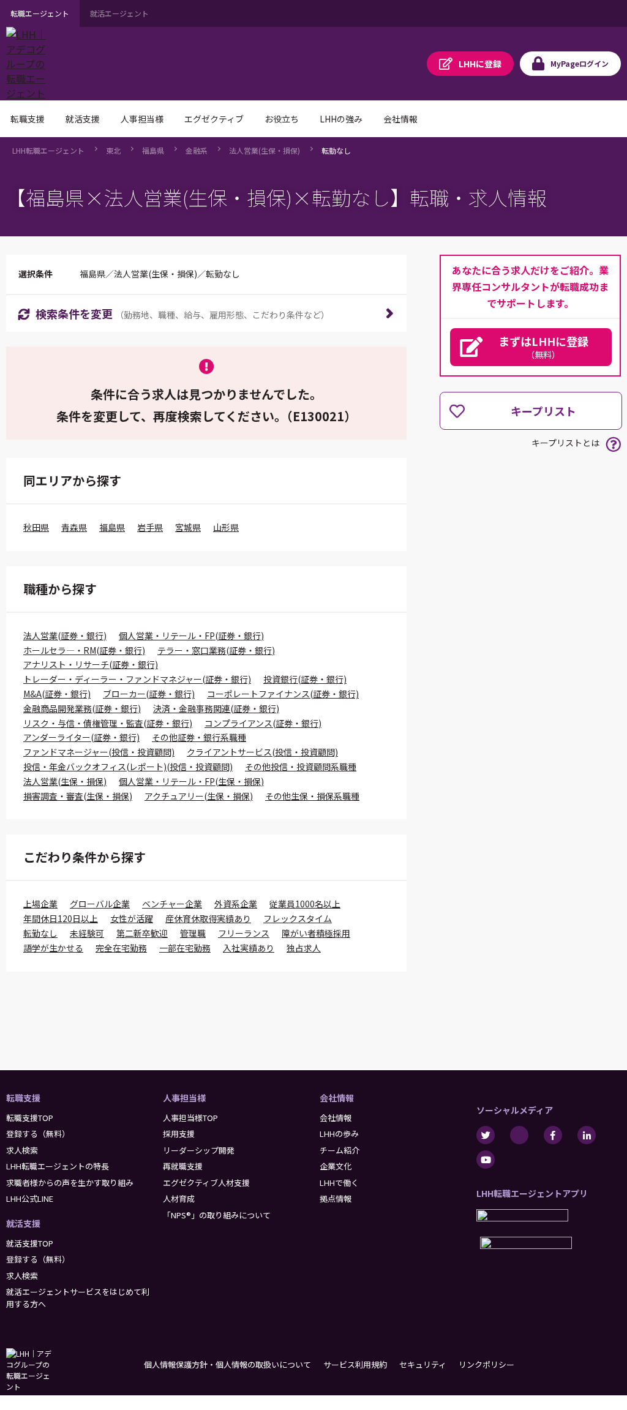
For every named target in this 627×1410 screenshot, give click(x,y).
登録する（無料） (38, 1133)
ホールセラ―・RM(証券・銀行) (84, 650)
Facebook (553, 1135)
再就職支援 (183, 1166)
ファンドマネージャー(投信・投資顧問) (99, 752)
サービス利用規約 (355, 1364)
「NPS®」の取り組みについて (217, 1215)
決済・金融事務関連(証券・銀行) (216, 708)
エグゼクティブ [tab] (214, 119)
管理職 (193, 933)
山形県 (226, 527)
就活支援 (23, 1223)
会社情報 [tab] (400, 119)
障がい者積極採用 (316, 933)
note (519, 1135)
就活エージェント (119, 13)
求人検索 (22, 1150)
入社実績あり (248, 948)
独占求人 (304, 948)
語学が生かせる (53, 948)
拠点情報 (335, 1198)
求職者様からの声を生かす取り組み (69, 1182)
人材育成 (179, 1198)
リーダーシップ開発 (199, 1150)
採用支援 (179, 1133)
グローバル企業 (100, 904)
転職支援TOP (29, 1117)
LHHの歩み (339, 1133)
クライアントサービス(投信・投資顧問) (262, 752)
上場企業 (40, 904)
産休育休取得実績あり (208, 918)
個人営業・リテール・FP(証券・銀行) (191, 635)
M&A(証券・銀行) (57, 694)
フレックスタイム (297, 918)
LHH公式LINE (29, 1198)
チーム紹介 (339, 1150)
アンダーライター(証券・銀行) (81, 737)
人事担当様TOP (190, 1117)
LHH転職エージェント (48, 150)
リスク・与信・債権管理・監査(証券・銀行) (107, 723)
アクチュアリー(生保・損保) (199, 796)
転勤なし (336, 150)
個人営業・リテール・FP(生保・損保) (191, 781)
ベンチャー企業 (172, 904)
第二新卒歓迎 (142, 933)
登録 (480, 64)
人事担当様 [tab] (142, 119)
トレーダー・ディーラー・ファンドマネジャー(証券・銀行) (137, 679)
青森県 (74, 527)
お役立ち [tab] (282, 119)
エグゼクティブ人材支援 (206, 1182)
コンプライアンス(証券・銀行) (263, 723)
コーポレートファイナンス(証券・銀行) (283, 694)
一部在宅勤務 (185, 948)
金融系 (197, 150)
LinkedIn (586, 1135)
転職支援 (23, 1098)
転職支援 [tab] (27, 119)
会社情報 (337, 1098)
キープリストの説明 (613, 444)
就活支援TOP (29, 1243)
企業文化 (335, 1166)
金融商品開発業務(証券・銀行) (82, 708)
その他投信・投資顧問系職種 (300, 766)
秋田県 (36, 527)
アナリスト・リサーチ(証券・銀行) (90, 664)
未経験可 (87, 933)
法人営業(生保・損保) (264, 150)
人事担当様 (184, 1098)
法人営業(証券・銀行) (65, 635)
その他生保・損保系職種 (312, 796)
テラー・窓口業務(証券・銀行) (216, 650)
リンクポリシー (486, 1364)
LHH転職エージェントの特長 (57, 1166)
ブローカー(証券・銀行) (149, 694)
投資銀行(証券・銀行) (305, 679)
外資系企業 (235, 904)
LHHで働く (339, 1182)
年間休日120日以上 (60, 918)
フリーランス (243, 933)
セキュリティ (422, 1364)
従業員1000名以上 (304, 904)
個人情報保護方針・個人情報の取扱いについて (227, 1364)
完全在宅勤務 (121, 948)
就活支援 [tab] (83, 119)
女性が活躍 (131, 918)
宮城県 (188, 527)
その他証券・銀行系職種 (199, 737)
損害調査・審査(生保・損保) (77, 796)
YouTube (485, 1159)
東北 (113, 150)
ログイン (579, 63)
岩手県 (150, 527)
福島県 (153, 150)
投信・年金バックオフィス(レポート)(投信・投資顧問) (128, 766)
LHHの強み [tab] (341, 119)
